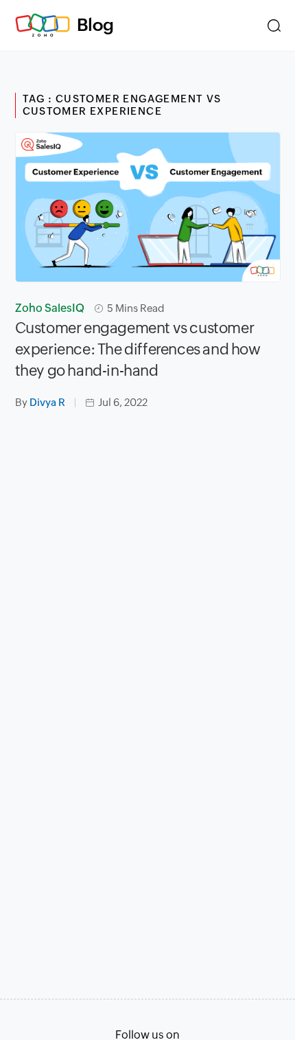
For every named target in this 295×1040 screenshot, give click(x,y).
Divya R (47, 402)
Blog (95, 24)
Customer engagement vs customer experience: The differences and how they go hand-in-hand (138, 349)
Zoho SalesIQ (49, 308)
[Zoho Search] (274, 25)
